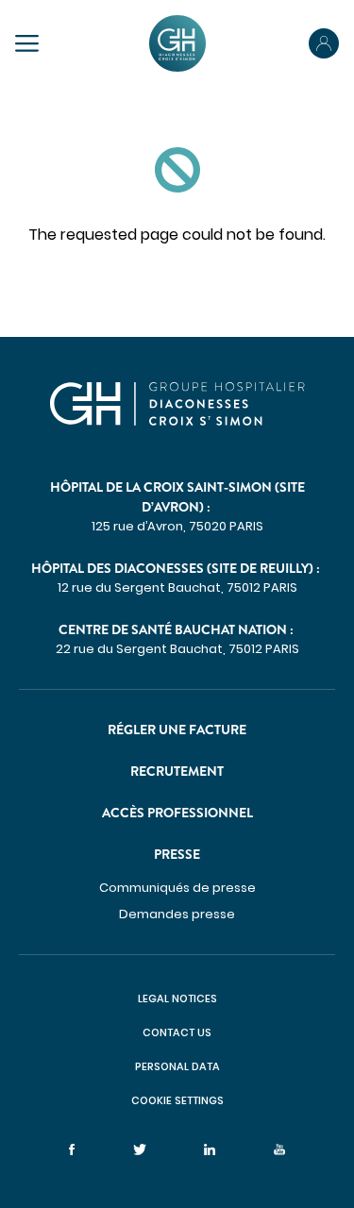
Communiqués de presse (177, 888)
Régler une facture (177, 729)
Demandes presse (177, 914)
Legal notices (177, 998)
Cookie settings (177, 1100)
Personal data (177, 1066)
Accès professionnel (177, 812)
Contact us (177, 1032)
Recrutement (177, 771)
